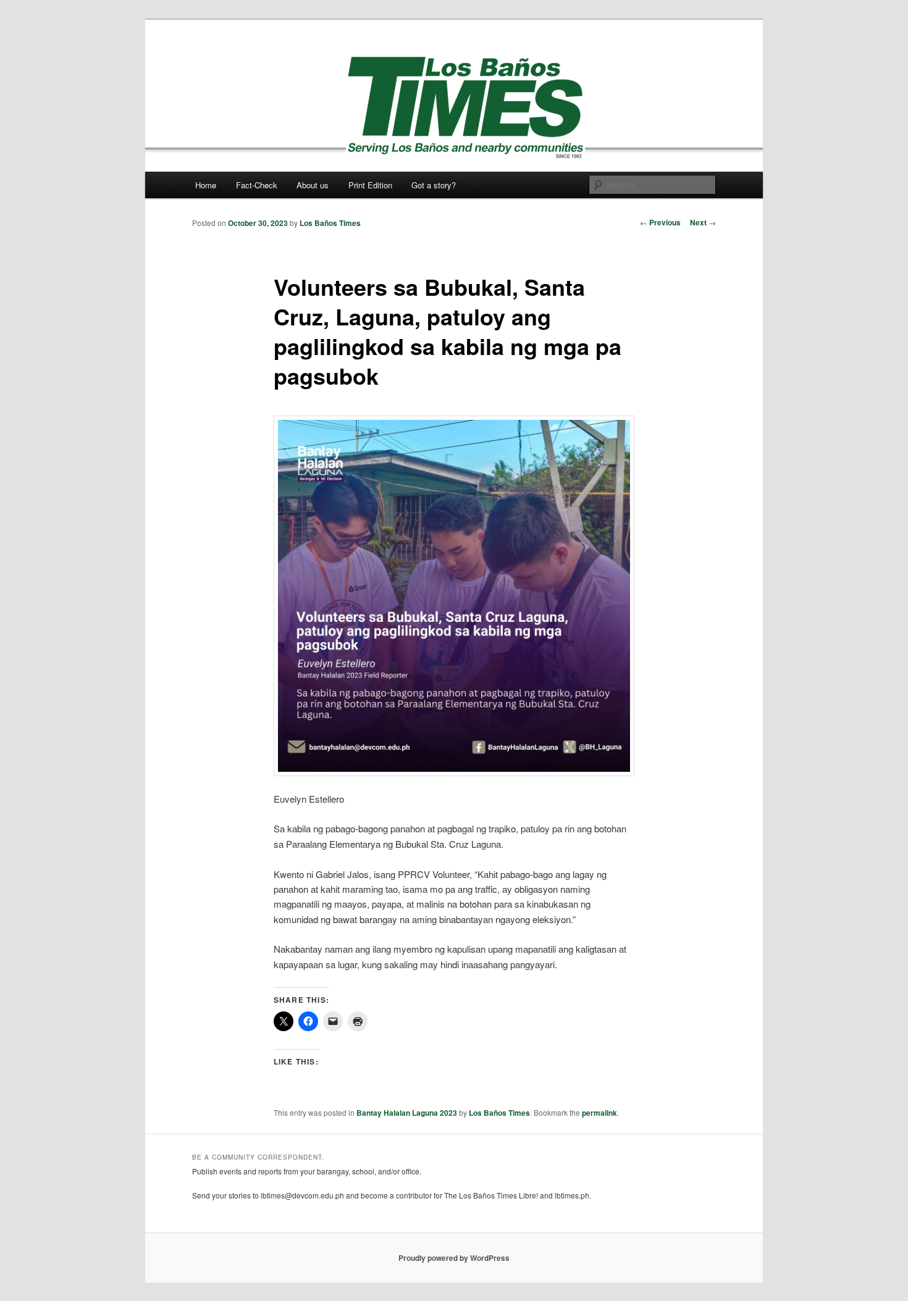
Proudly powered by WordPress (454, 1257)
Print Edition (370, 185)
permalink (599, 1112)
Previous (660, 222)
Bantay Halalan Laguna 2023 (406, 1112)
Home (205, 185)
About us (312, 185)
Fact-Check (256, 185)
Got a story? (433, 185)
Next (703, 222)
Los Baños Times (330, 222)
